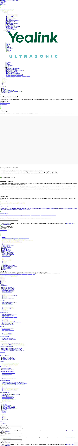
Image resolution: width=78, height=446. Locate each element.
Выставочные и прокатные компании (13, 68)
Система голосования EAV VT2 (8, 353)
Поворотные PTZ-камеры (11, 16)
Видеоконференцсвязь (4, 312)
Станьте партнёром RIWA (6, 268)
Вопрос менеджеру (3, 104)
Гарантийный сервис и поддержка (8, 265)
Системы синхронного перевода (12, 14)
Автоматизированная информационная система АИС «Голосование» (14, 383)
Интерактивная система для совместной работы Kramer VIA (13, 350)
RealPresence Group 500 (6, 92)
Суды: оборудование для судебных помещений (14, 75)
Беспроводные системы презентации (13, 20)
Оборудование (4, 11)
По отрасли (6, 67)
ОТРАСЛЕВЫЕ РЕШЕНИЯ (5, 392)
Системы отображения (10, 21)
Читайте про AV (5, 419)
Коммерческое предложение (5, 103)
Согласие (8, 223)
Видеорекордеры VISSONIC (7, 333)
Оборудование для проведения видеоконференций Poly (12, 91)
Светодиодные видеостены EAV (8, 328)
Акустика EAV (5, 320)
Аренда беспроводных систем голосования (10, 389)
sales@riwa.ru (2, 2)
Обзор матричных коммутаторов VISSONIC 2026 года (12, 241)
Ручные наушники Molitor (7, 308)
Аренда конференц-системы (7, 387)
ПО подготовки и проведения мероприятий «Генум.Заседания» (13, 384)
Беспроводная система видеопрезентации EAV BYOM (12, 348)
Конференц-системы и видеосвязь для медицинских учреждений (18, 76)
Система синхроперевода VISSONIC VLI (9, 295)
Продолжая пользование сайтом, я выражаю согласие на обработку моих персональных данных (17, 274)
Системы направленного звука (7, 307)
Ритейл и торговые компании (11, 71)
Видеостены (8, 22)
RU (0, 3)
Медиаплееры (4, 309)
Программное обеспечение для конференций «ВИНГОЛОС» (13, 382)
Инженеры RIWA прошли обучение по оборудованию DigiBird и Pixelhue (15, 238)
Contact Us (4, 423)
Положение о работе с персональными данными (9, 275)
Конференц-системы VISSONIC (8, 287)
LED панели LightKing (6, 329)
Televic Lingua (4, 296)
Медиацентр (4, 264)
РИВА (3, 88)
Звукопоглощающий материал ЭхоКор (9, 378)
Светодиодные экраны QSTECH (8, 330)
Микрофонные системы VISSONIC (8, 373)
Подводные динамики (6, 310)
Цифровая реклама (9, 19)
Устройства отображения (4, 336)
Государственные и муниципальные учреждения (15, 70)
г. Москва (9, 0)
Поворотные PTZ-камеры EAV (7, 357)
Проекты (3, 262)
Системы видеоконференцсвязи (12, 15)
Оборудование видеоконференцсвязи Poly (9, 317)
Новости (3, 82)
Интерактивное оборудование (11, 27)
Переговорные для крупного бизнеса (13, 73)
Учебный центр (5, 81)
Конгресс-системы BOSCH (7, 292)
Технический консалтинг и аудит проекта (9, 266)
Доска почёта (4, 260)
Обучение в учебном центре (7, 267)
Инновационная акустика (11, 18)
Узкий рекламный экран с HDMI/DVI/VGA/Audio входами (12, 343)
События (3, 416)
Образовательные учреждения (11, 69)
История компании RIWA (6, 259)
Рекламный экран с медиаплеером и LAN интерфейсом (12, 342)
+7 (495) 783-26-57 (3, 1)
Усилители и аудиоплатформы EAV (8, 321)
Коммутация (2, 300)
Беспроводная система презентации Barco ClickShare (11, 349)
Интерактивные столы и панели (8, 369)
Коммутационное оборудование (12, 23)
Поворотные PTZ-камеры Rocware (8, 359)
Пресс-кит (4, 418)
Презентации (4, 79)
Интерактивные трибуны (6, 368)
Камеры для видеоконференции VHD (9, 358)
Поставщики (4, 409)
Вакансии (4, 411)
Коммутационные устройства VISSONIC (9, 302)
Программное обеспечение (5, 380)
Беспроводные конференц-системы (8, 288)
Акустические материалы (11, 29)
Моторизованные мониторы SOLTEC (9, 339)
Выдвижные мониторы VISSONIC (8, 338)
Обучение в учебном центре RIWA (8, 406)
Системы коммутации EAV (7, 303)
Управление (2, 361)
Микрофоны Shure (5, 375)
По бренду (6, 30)
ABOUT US (2, 421)
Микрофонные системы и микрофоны (13, 26)
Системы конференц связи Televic (8, 291)
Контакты (4, 84)
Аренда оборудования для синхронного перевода (11, 388)
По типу (6, 12)
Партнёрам (4, 80)
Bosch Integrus (4, 297)
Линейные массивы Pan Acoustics (8, 324)
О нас (3, 83)
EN (2, 3)
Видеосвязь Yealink (5, 316)
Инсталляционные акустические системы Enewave (11, 322)
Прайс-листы (4, 261)
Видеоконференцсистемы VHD (8, 315)
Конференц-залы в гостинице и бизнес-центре (14, 74)
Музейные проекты (9, 77)
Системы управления (10, 28)
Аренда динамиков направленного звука (9, 390)
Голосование (2, 352)
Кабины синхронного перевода (8, 298)
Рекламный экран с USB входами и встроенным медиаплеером (13, 344)
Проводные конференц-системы (8, 289)
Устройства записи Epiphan (7, 334)
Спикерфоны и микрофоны (7, 374)
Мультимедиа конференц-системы (8, 290)
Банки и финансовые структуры (12, 72)
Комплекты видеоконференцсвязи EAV (9, 314)
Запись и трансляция (10, 24)
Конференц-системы (10, 13)
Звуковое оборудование (10, 25)
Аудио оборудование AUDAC (7, 323)
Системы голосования (10, 17)
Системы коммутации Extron (7, 304)
